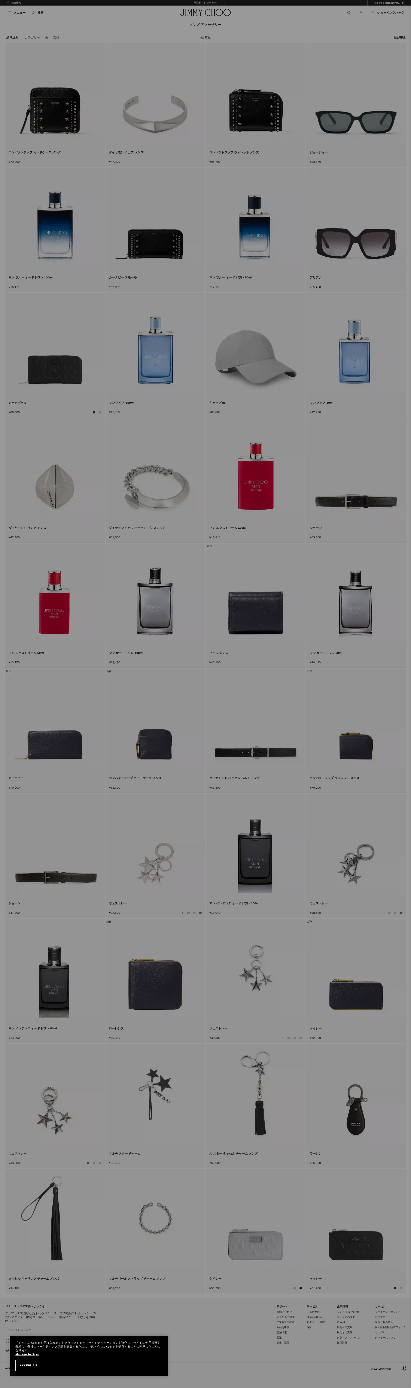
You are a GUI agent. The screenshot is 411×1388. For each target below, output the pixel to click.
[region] (89, 1356)
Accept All (29, 1365)
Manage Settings (27, 1354)
